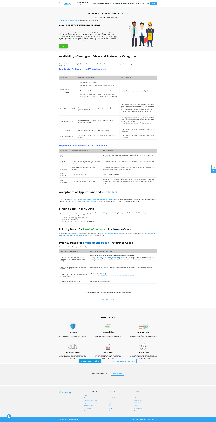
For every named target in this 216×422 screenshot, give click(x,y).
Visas (131, 3)
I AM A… (63, 46)
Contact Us (136, 405)
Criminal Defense (138, 408)
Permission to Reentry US (90, 405)
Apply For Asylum (88, 397)
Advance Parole (87, 408)
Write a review (117, 373)
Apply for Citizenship (89, 395)
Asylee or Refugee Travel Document (92, 403)
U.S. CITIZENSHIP (98, 3)
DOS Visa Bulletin (92, 201)
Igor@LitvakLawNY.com (74, 419)
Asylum (125, 3)
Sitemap (136, 411)
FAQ (143, 3)
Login (147, 3)
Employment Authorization (90, 400)
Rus (213, 170)
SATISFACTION (137, 403)
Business (117, 3)
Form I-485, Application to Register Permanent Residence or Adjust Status (92, 199)
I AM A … (153, 3)
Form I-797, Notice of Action (108, 213)
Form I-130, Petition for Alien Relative (112, 233)
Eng (213, 167)
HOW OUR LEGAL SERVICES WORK (124, 361)
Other (137, 3)
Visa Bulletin (110, 192)
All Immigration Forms (89, 411)
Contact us (82, 5)
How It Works (137, 395)
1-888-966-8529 (82, 2)
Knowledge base (138, 400)
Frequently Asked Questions (90, 361)
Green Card (108, 3)
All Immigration (112, 411)
